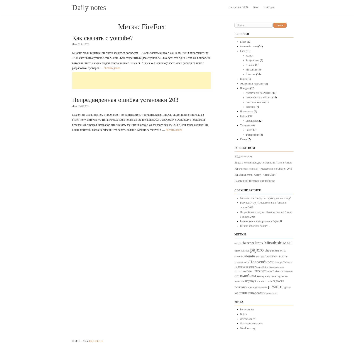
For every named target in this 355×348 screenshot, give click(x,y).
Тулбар (276, 271)
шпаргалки (257, 293)
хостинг (241, 293)
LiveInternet (252, 120)
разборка (262, 287)
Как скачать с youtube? (102, 38)
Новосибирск (261, 262)
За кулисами (252, 60)
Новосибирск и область (259, 97)
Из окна (250, 65)
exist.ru (238, 243)
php (267, 250)
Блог (256, 7)
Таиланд (250, 107)
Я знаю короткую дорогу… (255, 226)
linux (259, 243)
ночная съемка (264, 281)
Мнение (238, 262)
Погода (278, 262)
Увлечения (246, 125)
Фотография (252, 134)
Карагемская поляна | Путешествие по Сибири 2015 (263, 168)
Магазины (251, 69)
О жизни (251, 74)
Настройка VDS (238, 7)
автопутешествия (266, 276)
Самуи (249, 271)
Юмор (243, 139)
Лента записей (248, 319)
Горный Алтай (280, 256)
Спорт (249, 130)
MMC (288, 243)
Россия (258, 267)
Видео (243, 78)
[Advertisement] (141, 80)
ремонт (275, 286)
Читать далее (112, 68)
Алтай (268, 256)
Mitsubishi (273, 243)
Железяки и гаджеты (251, 83)
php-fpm (274, 250)
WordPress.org (247, 328)
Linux (243, 41)
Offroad (245, 250)
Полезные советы (255, 102)
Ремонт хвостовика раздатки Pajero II (261, 221)
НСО (246, 262)
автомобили (245, 275)
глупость (282, 276)
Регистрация (247, 309)
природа (252, 287)
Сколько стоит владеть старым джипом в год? (265, 198)
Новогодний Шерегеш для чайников (254, 181)
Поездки (269, 7)
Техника (268, 271)
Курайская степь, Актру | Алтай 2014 (254, 174)
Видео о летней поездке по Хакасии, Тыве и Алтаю (263, 162)
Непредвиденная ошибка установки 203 (125, 99)
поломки (240, 287)
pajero (257, 250)
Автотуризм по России (258, 93)
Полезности (246, 111)
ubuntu (249, 256)
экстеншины (271, 293)
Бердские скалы (243, 156)
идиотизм (239, 281)
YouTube (260, 257)
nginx (237, 250)
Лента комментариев (251, 323)
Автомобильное (249, 46)
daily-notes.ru (96, 341)
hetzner (248, 243)
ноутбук (250, 281)
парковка (278, 280)
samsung (238, 256)
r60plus (283, 251)
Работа (243, 116)
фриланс (287, 288)
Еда (248, 55)
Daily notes (89, 7)
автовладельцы (286, 271)
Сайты (265, 267)
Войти (243, 314)
